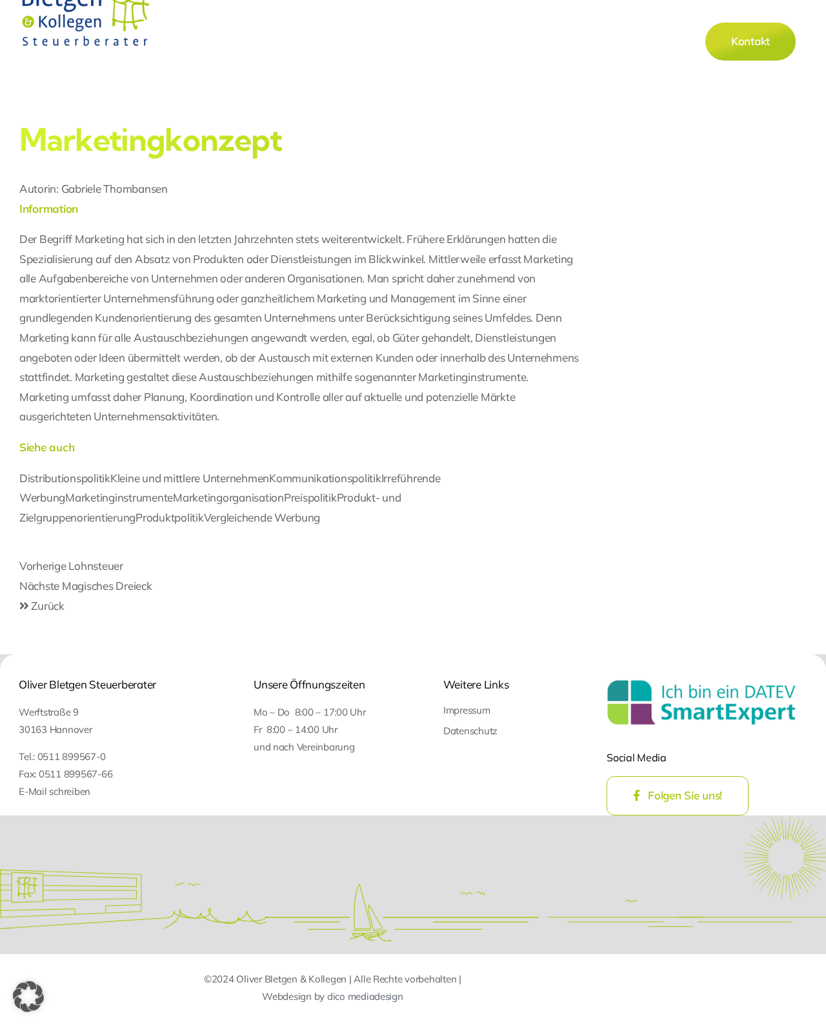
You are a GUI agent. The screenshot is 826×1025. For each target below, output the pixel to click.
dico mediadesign (365, 996)
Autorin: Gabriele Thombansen (93, 188)
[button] (28, 996)
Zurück (47, 605)
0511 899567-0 (71, 756)
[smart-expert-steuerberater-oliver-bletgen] (701, 680)
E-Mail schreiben (54, 791)
